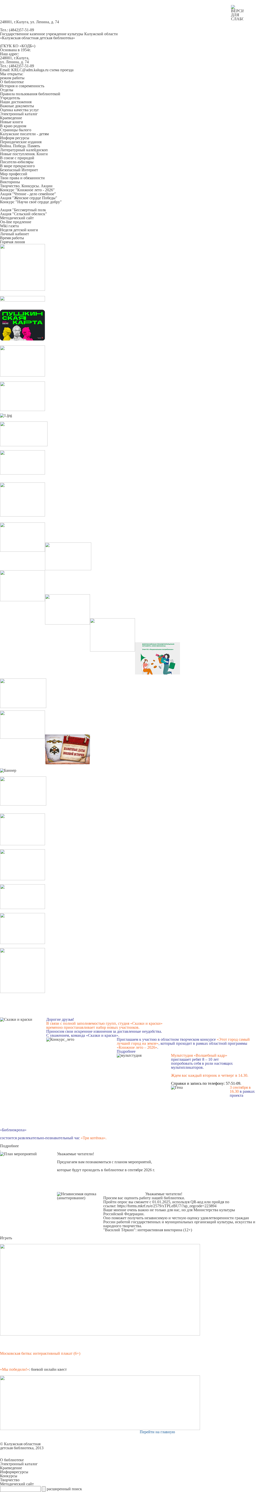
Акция (5, 214)
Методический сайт (17, 218)
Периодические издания (21, 142)
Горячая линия (12, 242)
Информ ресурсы (14, 138)
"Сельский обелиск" (29, 214)
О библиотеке (12, 82)
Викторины (10, 182)
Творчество (10, 1480)
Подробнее (126, 1051)
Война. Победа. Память (20, 146)
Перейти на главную (157, 1432)
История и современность (22, 86)
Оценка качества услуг (19, 110)
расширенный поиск (64, 1489)
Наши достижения (16, 102)
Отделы (6, 90)
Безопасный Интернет (19, 170)
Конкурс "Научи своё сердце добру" (31, 202)
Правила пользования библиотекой (30, 94)
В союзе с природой (17, 158)
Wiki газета (9, 226)
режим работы (12, 78)
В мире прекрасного (17, 166)
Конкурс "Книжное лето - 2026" (27, 190)
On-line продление (15, 222)
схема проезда (62, 70)
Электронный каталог (19, 114)
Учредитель (10, 98)
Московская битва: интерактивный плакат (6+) (40, 1353)
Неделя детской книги (19, 230)
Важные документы (17, 106)
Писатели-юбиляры (17, 162)
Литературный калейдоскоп (24, 150)
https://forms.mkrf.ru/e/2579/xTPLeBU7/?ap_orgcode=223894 (166, 1206)
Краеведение (11, 118)
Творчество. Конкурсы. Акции (26, 186)
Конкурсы (8, 1476)
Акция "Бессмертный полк (23, 210)
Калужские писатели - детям (24, 134)
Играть (6, 1238)
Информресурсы (14, 1472)
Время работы (12, 238)
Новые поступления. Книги (24, 154)
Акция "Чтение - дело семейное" (28, 194)
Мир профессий (13, 174)
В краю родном (13, 126)
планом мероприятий (132, 1162)
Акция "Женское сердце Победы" (28, 198)
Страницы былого (15, 130)
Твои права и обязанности (22, 178)
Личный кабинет (14, 234)
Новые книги (11, 122)
